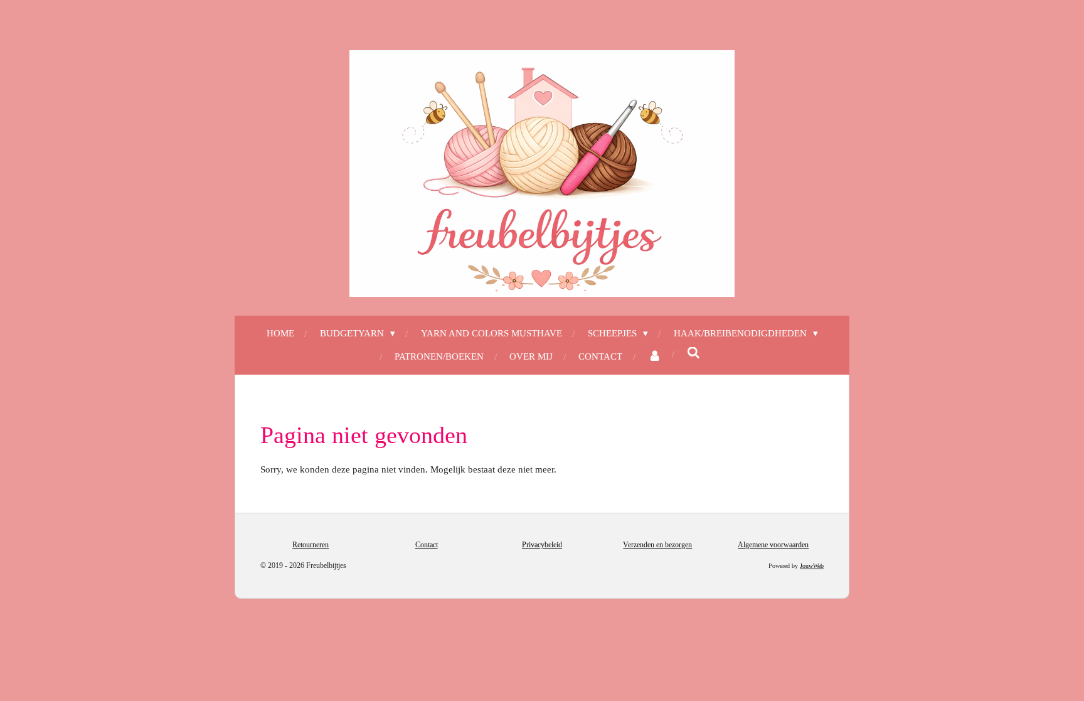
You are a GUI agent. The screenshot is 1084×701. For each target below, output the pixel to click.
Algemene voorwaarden (773, 544)
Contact (426, 544)
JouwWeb (812, 565)
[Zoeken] (693, 353)
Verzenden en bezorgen (657, 544)
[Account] (654, 356)
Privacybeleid (542, 544)
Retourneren (310, 544)
